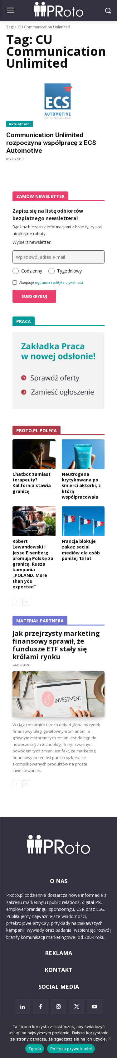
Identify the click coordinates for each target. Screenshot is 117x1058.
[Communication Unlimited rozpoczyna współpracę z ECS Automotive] (58, 101)
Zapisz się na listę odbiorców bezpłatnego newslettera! (47, 214)
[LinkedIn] (22, 1006)
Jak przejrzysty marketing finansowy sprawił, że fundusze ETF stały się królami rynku (56, 645)
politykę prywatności (68, 282)
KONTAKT (58, 969)
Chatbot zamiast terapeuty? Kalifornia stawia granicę (31, 482)
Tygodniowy (69, 271)
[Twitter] (76, 1006)
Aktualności (20, 124)
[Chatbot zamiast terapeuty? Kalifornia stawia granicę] (34, 454)
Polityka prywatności (71, 1048)
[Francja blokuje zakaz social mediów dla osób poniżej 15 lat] (83, 521)
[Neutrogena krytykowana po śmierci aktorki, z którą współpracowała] (83, 454)
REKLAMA (58, 953)
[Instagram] (58, 1006)
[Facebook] (40, 1006)
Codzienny (31, 271)
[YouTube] (94, 1006)
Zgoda (34, 1048)
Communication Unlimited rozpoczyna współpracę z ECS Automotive (51, 142)
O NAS (58, 881)
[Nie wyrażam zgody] (109, 1038)
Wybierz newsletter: (31, 242)
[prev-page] (16, 602)
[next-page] (26, 602)
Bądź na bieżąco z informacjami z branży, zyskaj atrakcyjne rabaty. (57, 230)
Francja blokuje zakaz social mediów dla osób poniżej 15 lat (81, 549)
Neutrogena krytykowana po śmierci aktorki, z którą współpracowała (81, 485)
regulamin (42, 282)
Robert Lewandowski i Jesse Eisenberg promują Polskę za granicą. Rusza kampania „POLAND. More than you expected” (32, 564)
